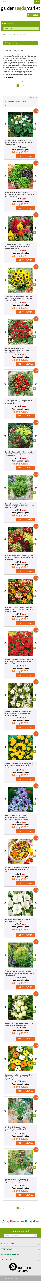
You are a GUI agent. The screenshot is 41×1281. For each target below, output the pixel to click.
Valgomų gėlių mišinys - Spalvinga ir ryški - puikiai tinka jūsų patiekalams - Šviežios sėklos (19, 869)
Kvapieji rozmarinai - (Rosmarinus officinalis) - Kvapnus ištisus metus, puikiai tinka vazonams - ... (19, 505)
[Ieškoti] (38, 28)
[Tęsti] (35, 1235)
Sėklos (10, 34)
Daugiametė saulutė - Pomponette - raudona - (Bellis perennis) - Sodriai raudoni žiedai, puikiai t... (17, 350)
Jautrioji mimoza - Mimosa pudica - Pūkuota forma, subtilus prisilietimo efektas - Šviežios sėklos (17, 1181)
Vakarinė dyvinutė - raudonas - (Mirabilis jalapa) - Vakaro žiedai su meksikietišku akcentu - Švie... (19, 661)
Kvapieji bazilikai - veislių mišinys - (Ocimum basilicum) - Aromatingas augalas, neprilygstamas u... (20, 194)
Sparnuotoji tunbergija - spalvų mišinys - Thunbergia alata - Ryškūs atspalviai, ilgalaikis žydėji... (19, 1077)
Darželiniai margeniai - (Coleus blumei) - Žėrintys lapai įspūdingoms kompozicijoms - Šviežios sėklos (19, 454)
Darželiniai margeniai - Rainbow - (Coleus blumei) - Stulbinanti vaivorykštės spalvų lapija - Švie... (19, 557)
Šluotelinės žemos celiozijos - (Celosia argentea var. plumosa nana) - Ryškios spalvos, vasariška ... (18, 246)
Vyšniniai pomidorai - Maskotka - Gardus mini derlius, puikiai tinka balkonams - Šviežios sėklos (19, 402)
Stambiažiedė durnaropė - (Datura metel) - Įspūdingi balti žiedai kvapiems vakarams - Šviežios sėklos (19, 142)
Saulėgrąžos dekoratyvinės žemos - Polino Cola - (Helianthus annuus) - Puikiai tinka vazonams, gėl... (19, 298)
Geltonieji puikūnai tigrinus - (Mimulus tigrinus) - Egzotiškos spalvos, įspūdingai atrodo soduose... (19, 609)
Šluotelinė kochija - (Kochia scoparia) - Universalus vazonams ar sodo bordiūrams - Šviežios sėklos (19, 973)
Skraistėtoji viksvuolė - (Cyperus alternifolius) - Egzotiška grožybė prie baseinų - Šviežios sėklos (18, 1129)
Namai (4, 34)
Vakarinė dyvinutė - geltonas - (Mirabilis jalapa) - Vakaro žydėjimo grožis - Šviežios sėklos (19, 765)
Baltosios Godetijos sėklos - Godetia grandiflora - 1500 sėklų (17, 920)
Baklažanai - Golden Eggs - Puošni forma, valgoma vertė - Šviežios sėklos (19, 1024)
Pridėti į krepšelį (25, 156)
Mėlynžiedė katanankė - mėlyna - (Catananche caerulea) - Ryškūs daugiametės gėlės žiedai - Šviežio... (17, 817)
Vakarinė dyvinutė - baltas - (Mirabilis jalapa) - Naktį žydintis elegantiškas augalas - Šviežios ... (18, 713)
